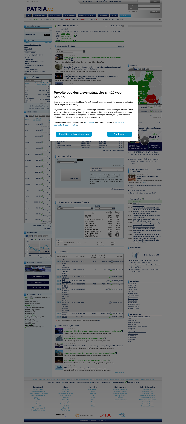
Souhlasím (119, 134)
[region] (94, 113)
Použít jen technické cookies (74, 134)
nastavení (89, 122)
